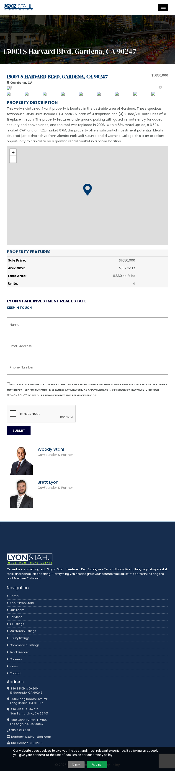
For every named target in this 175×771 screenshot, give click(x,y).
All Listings (17, 624)
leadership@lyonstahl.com (30, 737)
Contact (15, 673)
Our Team (17, 610)
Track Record (19, 652)
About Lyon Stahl (22, 603)
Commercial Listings (24, 645)
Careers (16, 659)
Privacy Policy (17, 395)
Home (14, 596)
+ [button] (13, 152)
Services (16, 617)
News (14, 666)
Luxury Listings (20, 638)
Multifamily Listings (23, 631)
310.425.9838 (20, 730)
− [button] (13, 159)
